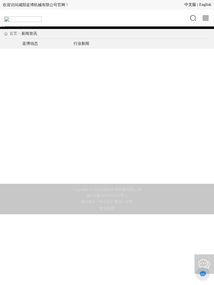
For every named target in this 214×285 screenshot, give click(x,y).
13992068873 (107, 151)
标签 (129, 202)
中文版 (190, 5)
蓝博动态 (30, 43)
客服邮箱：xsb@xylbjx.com (107, 161)
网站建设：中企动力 (97, 202)
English (205, 5)
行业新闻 (81, 43)
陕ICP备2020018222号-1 (107, 195)
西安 (118, 202)
